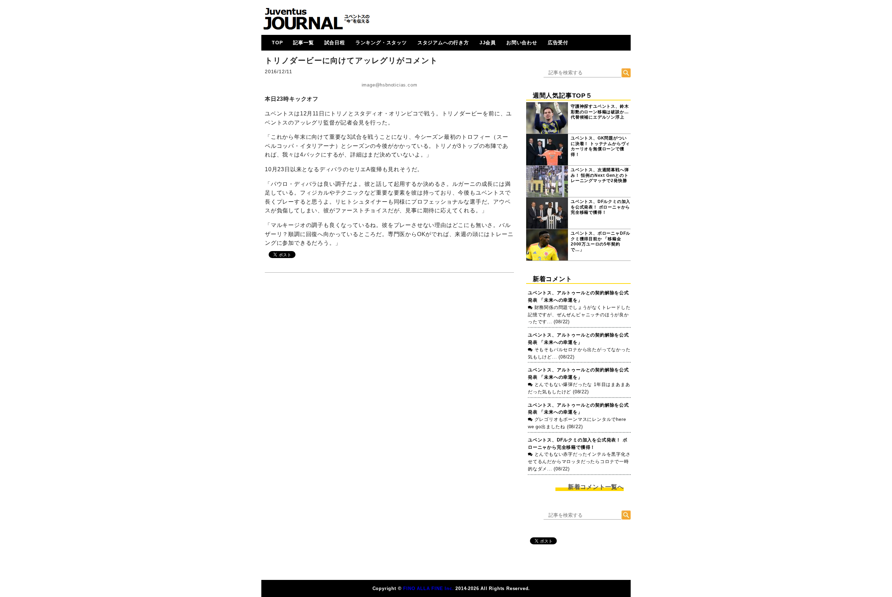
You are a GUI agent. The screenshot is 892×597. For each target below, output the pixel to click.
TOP (277, 42)
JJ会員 (487, 42)
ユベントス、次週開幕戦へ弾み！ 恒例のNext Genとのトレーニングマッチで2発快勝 (600, 175)
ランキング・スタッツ (381, 42)
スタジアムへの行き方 (443, 42)
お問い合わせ (521, 42)
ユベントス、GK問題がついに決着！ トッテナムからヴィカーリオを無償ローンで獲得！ (600, 146)
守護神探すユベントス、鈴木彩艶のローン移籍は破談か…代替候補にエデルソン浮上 (600, 112)
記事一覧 (303, 42)
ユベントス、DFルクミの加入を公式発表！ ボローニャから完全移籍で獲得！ (600, 207)
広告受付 (558, 42)
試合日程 (334, 42)
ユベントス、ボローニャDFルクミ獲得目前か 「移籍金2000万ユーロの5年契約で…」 (600, 241)
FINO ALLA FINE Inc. (428, 588)
